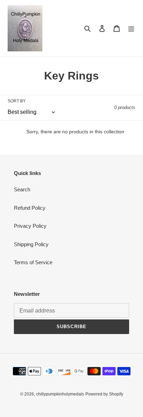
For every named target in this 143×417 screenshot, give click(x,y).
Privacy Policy (30, 226)
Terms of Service (33, 262)
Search (22, 189)
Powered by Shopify (104, 394)
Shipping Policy (31, 244)
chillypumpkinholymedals (60, 394)
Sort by (17, 101)
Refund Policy (29, 208)
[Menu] (131, 28)
